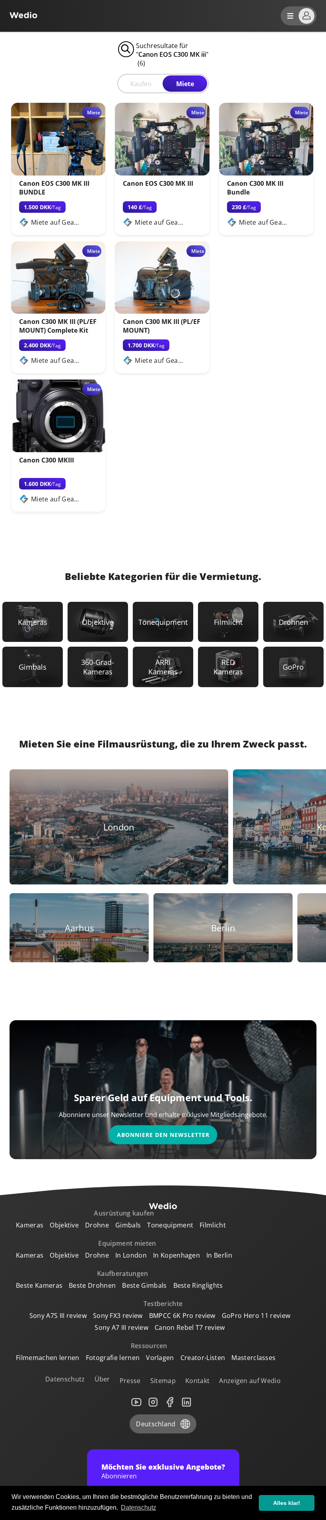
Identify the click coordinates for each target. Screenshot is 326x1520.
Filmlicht (213, 1225)
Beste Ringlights (198, 1285)
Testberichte (163, 1303)
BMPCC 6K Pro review (182, 1315)
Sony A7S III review (58, 1315)
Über (102, 1379)
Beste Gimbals (144, 1285)
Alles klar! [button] (286, 1503)
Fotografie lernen (113, 1357)
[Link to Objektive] (98, 622)
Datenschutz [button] (138, 1507)
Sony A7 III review (121, 1327)
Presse (130, 1380)
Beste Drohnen (92, 1285)
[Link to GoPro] (293, 667)
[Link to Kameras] (32, 622)
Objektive (64, 1225)
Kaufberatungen (122, 1273)
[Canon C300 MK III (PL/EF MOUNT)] (162, 311)
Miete (185, 83)
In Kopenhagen (176, 1255)
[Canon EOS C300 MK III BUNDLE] (58, 173)
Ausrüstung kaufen (124, 1213)
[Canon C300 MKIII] (58, 449)
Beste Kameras (39, 1285)
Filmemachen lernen (48, 1357)
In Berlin (219, 1255)
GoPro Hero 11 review (256, 1315)
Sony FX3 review (118, 1315)
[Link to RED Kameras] (228, 667)
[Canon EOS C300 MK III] (162, 173)
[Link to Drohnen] (293, 622)
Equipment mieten (127, 1243)
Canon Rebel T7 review (190, 1327)
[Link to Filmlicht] (228, 622)
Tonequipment (170, 1225)
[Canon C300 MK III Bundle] (266, 173)
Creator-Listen (202, 1357)
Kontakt (197, 1380)
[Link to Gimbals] (32, 667)
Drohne (97, 1225)
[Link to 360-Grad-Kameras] (98, 667)
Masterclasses (253, 1357)
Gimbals (128, 1225)
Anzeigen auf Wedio (250, 1380)
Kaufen (140, 83)
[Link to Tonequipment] (163, 622)
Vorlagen (160, 1357)
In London (131, 1255)
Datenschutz (65, 1379)
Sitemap (163, 1380)
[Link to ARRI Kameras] (163, 667)
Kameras (29, 1225)
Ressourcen (149, 1345)
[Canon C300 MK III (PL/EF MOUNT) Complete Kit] (58, 311)
